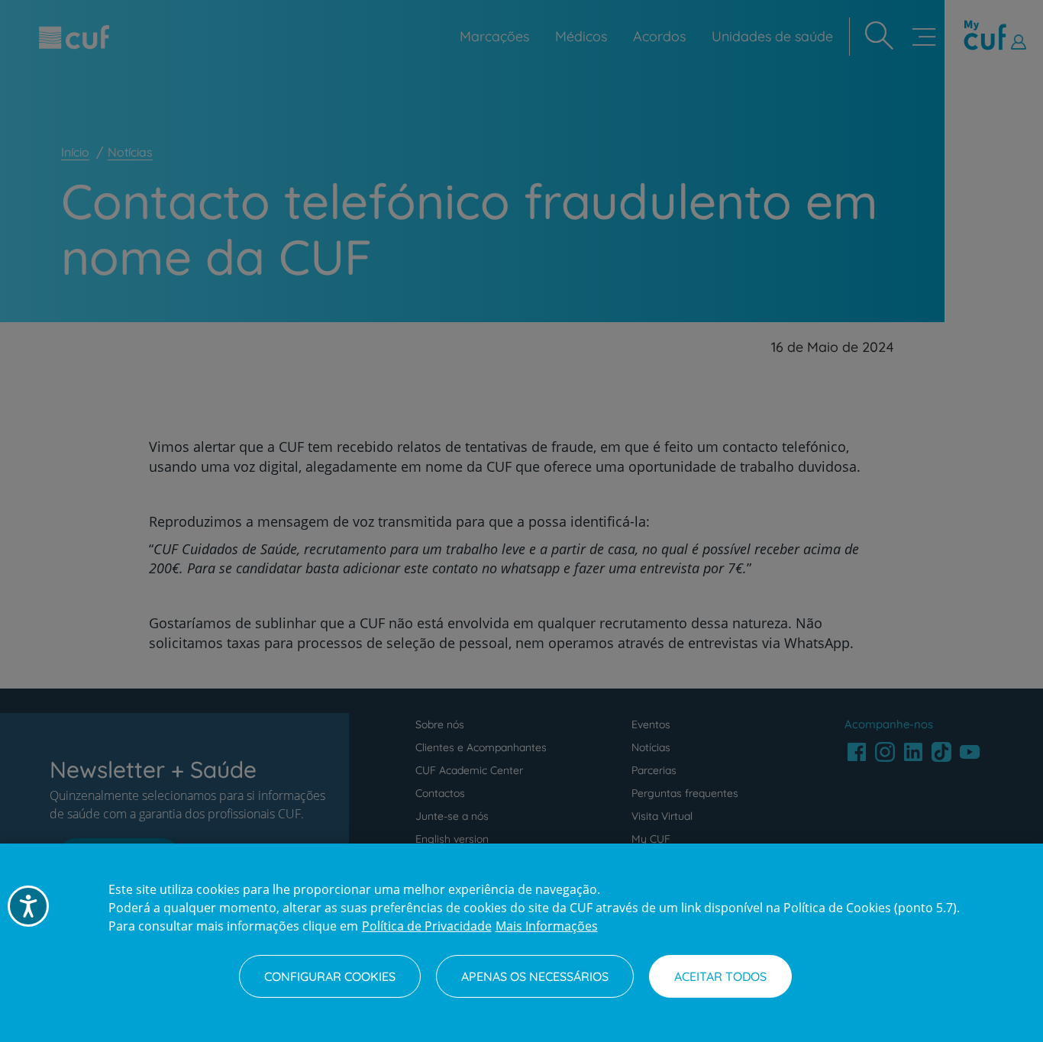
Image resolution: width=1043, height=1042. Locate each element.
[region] (521, 943)
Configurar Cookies (330, 976)
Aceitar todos (720, 976)
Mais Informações (547, 926)
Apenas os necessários (535, 976)
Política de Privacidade (427, 926)
